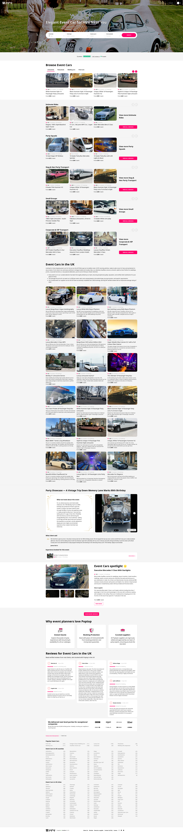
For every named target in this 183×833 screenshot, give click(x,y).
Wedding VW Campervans (124, 745)
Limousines (96, 745)
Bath (119, 790)
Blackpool (120, 797)
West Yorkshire (73, 768)
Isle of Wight (73, 777)
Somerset (96, 758)
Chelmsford (72, 792)
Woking (47, 807)
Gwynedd (96, 766)
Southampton (73, 803)
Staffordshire (49, 775)
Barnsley (96, 788)
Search (171, 3)
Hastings (96, 805)
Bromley (48, 816)
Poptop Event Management (52, 735)
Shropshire (72, 762)
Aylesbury (48, 786)
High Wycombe (49, 790)
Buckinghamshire (50, 753)
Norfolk (95, 760)
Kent (71, 755)
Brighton (72, 797)
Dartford (72, 786)
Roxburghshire (121, 753)
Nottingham (49, 779)
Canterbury (96, 807)
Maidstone (72, 816)
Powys (95, 751)
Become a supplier (98, 830)
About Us (85, 830)
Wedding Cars (49, 745)
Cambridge (72, 795)
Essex (47, 773)
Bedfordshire (49, 758)
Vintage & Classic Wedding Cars (77, 743)
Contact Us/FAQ (108, 830)
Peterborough (97, 801)
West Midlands (73, 758)
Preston (119, 795)
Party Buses (120, 743)
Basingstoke (49, 814)
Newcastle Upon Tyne (123, 812)
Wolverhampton (97, 794)
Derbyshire (48, 769)
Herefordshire (73, 773)
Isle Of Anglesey (98, 768)
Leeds (95, 803)
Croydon (48, 812)
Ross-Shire (120, 771)
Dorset (95, 755)
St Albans (48, 799)
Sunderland (120, 810)
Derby (71, 790)
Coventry (72, 812)
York (119, 794)
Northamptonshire (50, 755)
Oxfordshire (48, 751)
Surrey (47, 756)
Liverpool (72, 771)
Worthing (72, 799)
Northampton (49, 795)
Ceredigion (96, 773)
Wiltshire (72, 766)
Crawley (72, 788)
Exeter (119, 805)
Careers (115, 830)
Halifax (95, 812)
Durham (120, 807)
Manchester (72, 756)
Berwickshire (121, 768)
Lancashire (72, 779)
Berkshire (48, 760)
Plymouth (120, 808)
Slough (47, 797)
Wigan (95, 818)
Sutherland (120, 762)
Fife (119, 764)
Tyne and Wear (97, 777)
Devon (95, 764)
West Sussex (49, 766)
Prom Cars (48, 743)
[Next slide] (136, 71)
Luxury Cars (96, 743)
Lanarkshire (120, 756)
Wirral (119, 792)
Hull (119, 801)
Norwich (120, 803)
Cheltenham (97, 795)
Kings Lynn (120, 799)
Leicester (96, 799)
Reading (48, 801)
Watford (48, 792)
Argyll (119, 773)
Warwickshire (73, 751)
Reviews (91, 830)
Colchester (96, 784)
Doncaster (96, 808)
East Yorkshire (97, 756)
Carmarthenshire (98, 769)
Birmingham (97, 792)
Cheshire (72, 753)
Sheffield (72, 807)
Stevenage (72, 784)
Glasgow (120, 816)
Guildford (48, 808)
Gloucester (96, 797)
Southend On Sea (74, 810)
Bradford (96, 814)
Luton (47, 818)
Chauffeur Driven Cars (75, 745)
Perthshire (120, 766)
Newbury (48, 810)
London (47, 762)
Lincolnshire (97, 753)
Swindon (48, 788)
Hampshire (48, 768)
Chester (71, 814)
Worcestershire (73, 760)
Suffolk (47, 771)
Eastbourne (96, 786)
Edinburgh (120, 814)
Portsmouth (72, 794)
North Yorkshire (73, 775)
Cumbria (96, 771)
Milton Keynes (49, 794)
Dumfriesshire (121, 755)
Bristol (71, 769)
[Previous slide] (133, 71)
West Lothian (121, 760)
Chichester (72, 801)
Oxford (47, 784)
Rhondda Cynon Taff (99, 762)
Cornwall (120, 751)
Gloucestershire (73, 764)
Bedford (48, 805)
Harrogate (120, 788)
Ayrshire (120, 758)
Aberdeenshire (121, 775)
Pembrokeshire (97, 775)
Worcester (96, 790)
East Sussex (48, 777)
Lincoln (119, 786)
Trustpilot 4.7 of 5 (63, 830)
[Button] (98, 513)
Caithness (120, 769)
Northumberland (98, 779)
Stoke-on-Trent (73, 805)
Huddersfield (97, 810)
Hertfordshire (49, 764)
